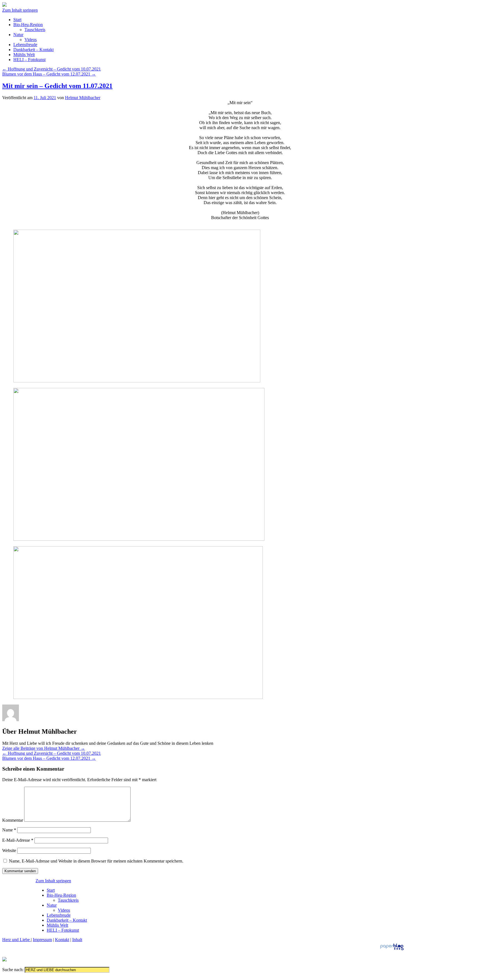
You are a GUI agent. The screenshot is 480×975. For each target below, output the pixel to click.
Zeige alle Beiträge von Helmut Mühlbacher (43, 748)
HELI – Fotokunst (29, 59)
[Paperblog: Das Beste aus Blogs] (392, 950)
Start (17, 19)
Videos (30, 39)
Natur (18, 34)
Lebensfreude (25, 44)
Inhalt (77, 939)
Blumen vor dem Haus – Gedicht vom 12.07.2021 (49, 74)
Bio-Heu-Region (28, 24)
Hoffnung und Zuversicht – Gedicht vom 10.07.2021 (51, 69)
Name (9, 830)
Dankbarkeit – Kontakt (33, 49)
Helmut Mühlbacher (82, 97)
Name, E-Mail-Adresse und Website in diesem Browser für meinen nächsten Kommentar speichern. (96, 861)
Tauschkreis (34, 29)
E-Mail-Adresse (17, 840)
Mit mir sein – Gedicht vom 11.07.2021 (57, 85)
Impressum (42, 939)
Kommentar (12, 820)
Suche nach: (13, 969)
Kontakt (62, 939)
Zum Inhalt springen (20, 10)
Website (9, 850)
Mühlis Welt (24, 54)
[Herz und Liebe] (4, 5)
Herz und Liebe (16, 939)
